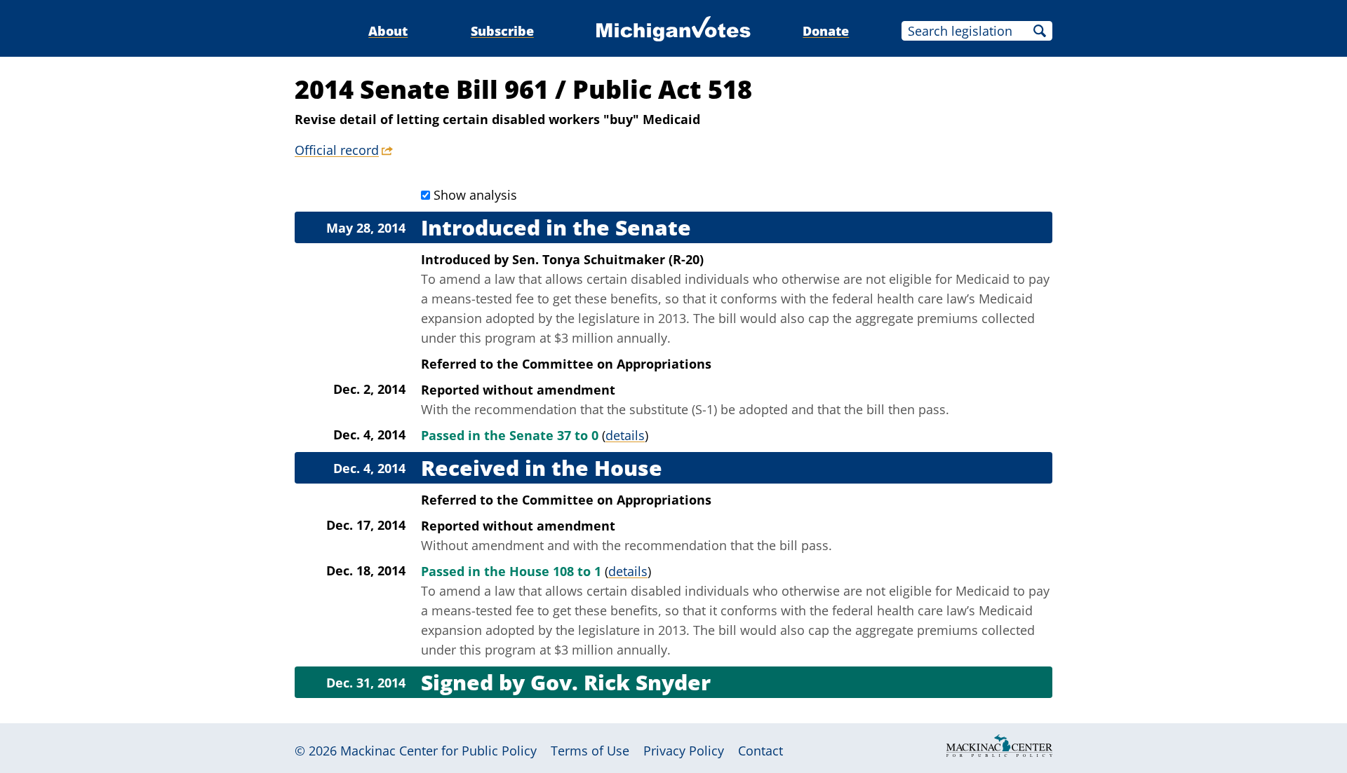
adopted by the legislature (562, 318)
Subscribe (502, 30)
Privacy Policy (683, 750)
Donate (826, 30)
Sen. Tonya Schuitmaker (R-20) (608, 259)
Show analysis (475, 194)
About (388, 30)
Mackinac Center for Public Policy (438, 750)
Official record (337, 150)
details (625, 435)
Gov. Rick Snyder (620, 682)
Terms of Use (590, 750)
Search (1039, 31)
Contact (760, 750)
